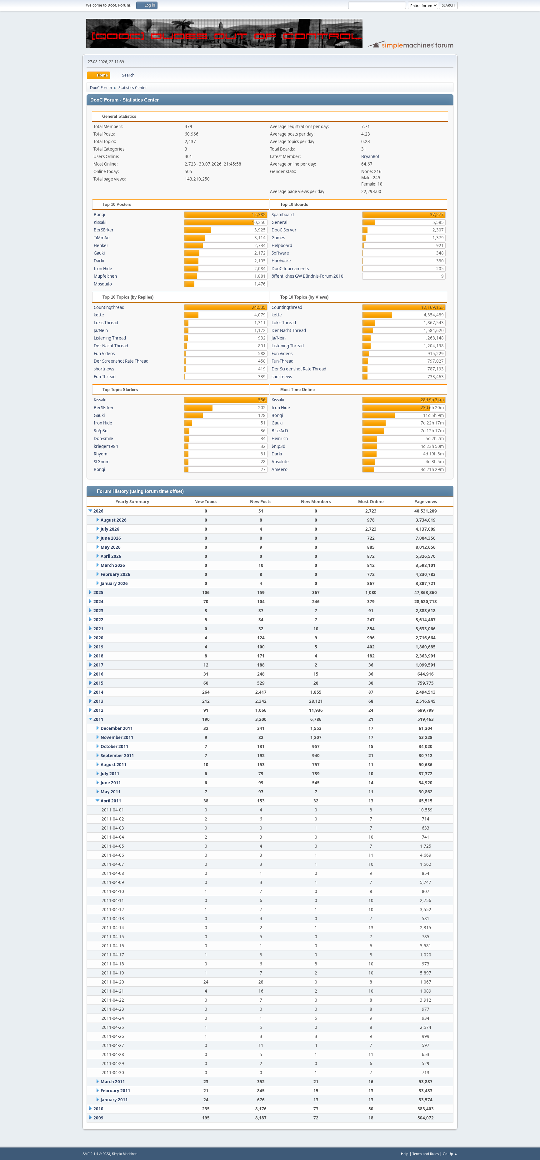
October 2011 (114, 746)
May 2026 (111, 547)
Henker (101, 245)
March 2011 (113, 1081)
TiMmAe (102, 237)
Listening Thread (110, 338)
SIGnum (101, 461)
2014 (98, 692)
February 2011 (115, 1090)
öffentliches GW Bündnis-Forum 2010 (307, 276)
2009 (98, 1118)
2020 (98, 638)
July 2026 (110, 529)
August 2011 (114, 764)
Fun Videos (104, 353)
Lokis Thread (106, 322)
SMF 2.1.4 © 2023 (96, 1154)
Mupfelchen (105, 276)
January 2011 (114, 1100)
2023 (98, 610)
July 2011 (110, 773)
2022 (98, 619)
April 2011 (111, 801)
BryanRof (370, 156)
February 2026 (115, 574)
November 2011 (117, 737)
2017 (98, 665)
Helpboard (282, 245)
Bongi (99, 214)
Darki (99, 261)
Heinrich (280, 438)
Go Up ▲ (450, 1153)
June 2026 (111, 538)
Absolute (280, 461)
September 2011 (117, 755)
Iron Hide (103, 268)
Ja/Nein (101, 330)
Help (404, 1153)
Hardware (281, 261)
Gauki (99, 253)
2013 (98, 701)
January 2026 (114, 583)
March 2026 (113, 565)
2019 (98, 647)
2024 (98, 601)
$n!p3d (101, 431)
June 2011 (111, 783)
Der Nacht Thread (111, 346)
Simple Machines (125, 1154)
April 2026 (111, 556)
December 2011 (117, 728)
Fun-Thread (105, 376)
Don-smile (103, 438)
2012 (98, 710)
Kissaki (100, 222)
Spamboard (283, 214)
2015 (98, 683)
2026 (98, 511)
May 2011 (111, 792)
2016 (98, 674)
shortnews (104, 369)
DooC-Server (284, 230)
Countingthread (109, 307)
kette (99, 315)
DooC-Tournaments (290, 268)
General (279, 222)
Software (280, 253)
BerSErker (104, 230)
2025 (98, 592)
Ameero (280, 469)
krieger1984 (106, 446)
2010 (98, 1109)
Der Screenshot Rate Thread (121, 361)
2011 (98, 719)
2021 (98, 629)
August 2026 (114, 520)
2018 (98, 656)
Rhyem (100, 454)
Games (278, 237)
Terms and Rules (425, 1153)
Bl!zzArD (280, 431)
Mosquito (103, 284)
